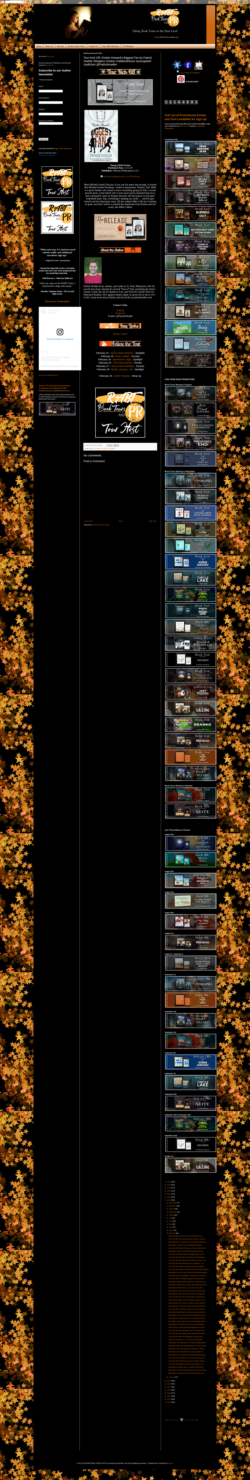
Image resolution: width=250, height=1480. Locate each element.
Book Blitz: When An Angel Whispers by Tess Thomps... (188, 1346)
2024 (169, 1188)
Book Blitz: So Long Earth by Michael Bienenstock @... (188, 1355)
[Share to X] (113, 445)
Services (60, 46)
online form (50, 56)
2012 (169, 1402)
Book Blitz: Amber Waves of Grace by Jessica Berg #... (188, 1312)
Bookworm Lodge (122, 359)
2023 (169, 1191)
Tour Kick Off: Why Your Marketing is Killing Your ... (186, 1337)
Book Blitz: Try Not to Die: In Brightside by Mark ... (186, 1245)
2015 (169, 1393)
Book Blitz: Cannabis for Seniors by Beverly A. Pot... (187, 1373)
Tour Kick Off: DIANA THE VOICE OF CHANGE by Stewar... (189, 1269)
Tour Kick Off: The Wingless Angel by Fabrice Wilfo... (187, 1279)
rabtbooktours (63, 366)
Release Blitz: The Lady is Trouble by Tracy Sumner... (187, 1303)
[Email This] (108, 445)
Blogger (170, 1463)
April (171, 1227)
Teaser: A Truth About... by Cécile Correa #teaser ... (186, 1340)
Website (120, 310)
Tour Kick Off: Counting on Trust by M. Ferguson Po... (187, 1358)
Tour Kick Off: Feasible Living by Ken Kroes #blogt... (187, 1266)
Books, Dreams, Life (122, 369)
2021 (169, 1197)
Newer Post (88, 521)
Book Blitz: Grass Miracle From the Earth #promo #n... (187, 1321)
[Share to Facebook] (115, 445)
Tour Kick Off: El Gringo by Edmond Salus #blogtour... (187, 1257)
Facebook (120, 313)
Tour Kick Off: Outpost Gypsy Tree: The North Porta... (187, 1330)
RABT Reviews (122, 376)
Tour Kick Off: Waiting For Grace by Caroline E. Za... (187, 1364)
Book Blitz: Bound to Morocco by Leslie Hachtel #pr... (187, 1294)
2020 (169, 1200)
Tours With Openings (110, 46)
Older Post (152, 521)
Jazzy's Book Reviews (122, 366)
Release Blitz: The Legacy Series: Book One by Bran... (188, 1306)
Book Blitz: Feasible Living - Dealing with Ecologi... (186, 1367)
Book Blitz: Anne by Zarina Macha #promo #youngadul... (188, 1272)
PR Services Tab (184, 126)
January (172, 1377)
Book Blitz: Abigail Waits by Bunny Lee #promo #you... (188, 1282)
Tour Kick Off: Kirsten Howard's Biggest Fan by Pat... (187, 1254)
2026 (169, 1182)
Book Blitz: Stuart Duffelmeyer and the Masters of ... (187, 1352)
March (171, 1230)
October (172, 1209)
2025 (169, 1185)
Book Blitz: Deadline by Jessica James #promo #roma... (188, 1285)
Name (41, 86)
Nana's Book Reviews (122, 353)
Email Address (44, 98)
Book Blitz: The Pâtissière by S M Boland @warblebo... (188, 1343)
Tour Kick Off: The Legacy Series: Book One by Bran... (187, 1333)
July (170, 1218)
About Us (49, 46)
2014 (169, 1396)
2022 (169, 1194)
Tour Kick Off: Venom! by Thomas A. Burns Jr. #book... (187, 1239)
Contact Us (93, 46)
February (172, 1233)
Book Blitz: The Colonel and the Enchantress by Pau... (188, 1315)
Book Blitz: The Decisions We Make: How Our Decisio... (188, 1370)
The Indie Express (122, 362)
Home (39, 46)
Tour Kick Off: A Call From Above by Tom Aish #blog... (187, 1309)
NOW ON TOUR (101, 448)
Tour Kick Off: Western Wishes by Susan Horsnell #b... (188, 1248)
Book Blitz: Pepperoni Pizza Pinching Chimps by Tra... (188, 1300)
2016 (169, 1390)
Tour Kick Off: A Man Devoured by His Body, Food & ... (187, 1361)
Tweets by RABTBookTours (48, 375)
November (173, 1206)
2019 (169, 1381)
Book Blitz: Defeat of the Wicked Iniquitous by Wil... (186, 1251)
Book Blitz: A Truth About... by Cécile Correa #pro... (186, 1288)
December (173, 1203)
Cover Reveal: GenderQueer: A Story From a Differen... (188, 1276)
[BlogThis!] (110, 445)
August (171, 1215)
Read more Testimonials (57, 301)
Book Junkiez (123, 356)
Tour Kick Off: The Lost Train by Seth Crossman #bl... (187, 1297)
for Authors (49, 65)
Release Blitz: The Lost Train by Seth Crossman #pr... (187, 1291)
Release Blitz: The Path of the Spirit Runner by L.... (186, 1236)
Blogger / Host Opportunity (63, 148)
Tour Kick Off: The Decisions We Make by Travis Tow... (188, 1260)
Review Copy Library (76, 46)
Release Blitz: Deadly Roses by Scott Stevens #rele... (187, 1318)
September (173, 1212)
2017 (169, 1387)
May (170, 1224)
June (171, 1221)
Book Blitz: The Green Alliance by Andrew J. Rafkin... (187, 1349)
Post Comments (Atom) (101, 525)
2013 (169, 1399)
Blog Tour (92, 448)
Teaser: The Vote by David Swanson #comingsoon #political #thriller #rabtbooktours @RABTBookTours (55, 388)
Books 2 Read (120, 334)
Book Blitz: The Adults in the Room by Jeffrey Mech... (187, 1324)
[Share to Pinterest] (118, 445)
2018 (169, 1384)
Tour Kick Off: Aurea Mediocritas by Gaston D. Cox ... (187, 1263)
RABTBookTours (47, 366)
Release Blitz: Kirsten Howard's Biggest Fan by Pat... (187, 1327)
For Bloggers (128, 46)
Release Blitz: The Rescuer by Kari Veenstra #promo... (188, 1242)
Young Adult (111, 448)
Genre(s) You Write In (46, 121)
